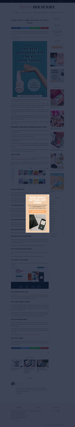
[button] (48, 195)
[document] (37, 213)
